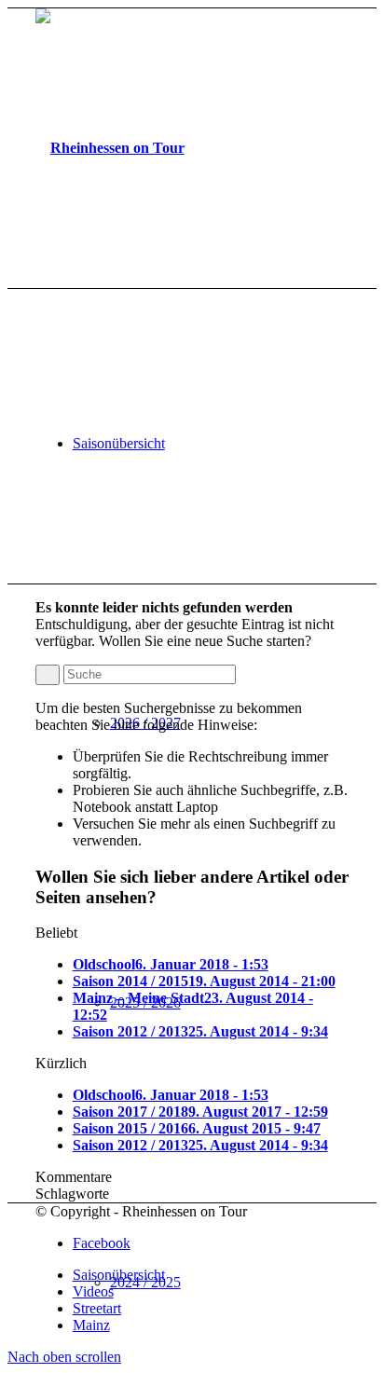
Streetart (97, 1308)
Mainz (91, 1325)
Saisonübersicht (119, 1275)
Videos (93, 1291)
